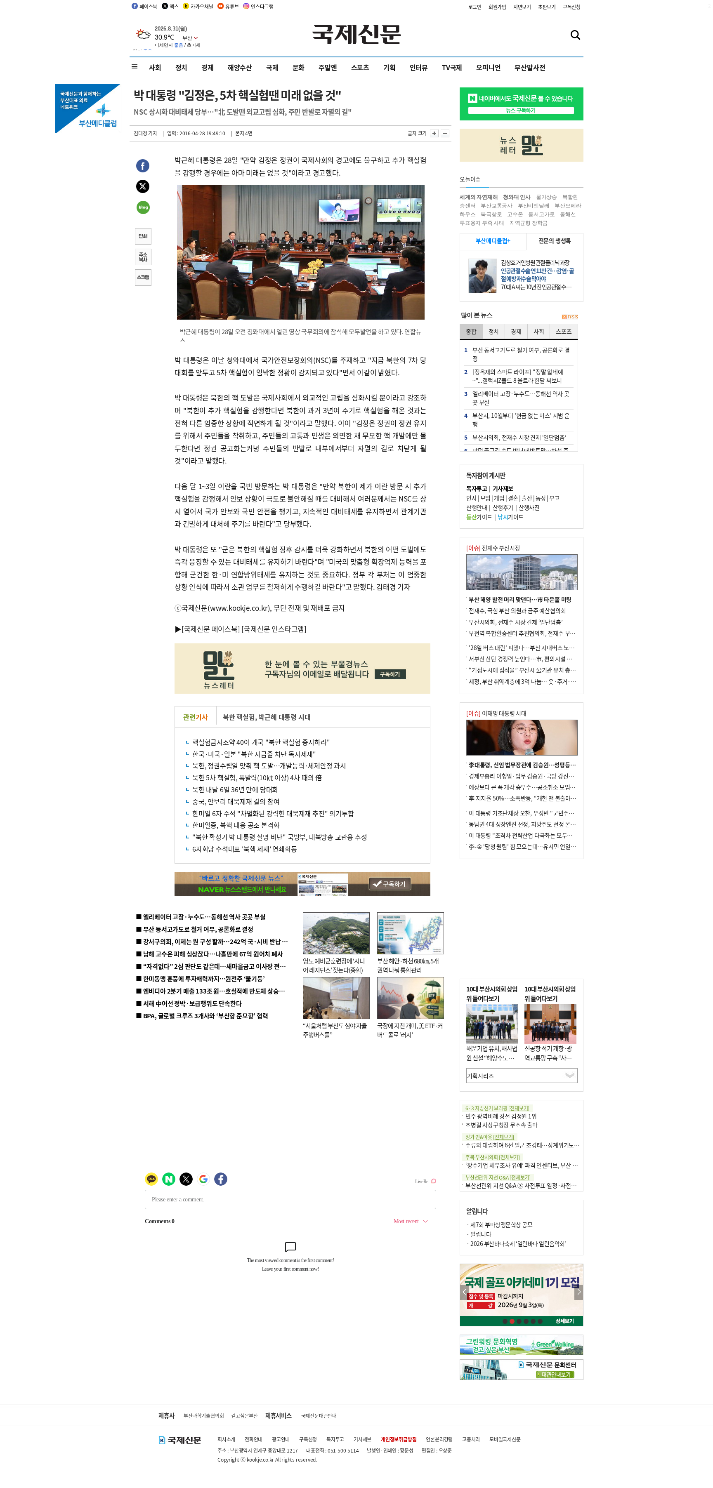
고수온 (515, 214)
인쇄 (143, 237)
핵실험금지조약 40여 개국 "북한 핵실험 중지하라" (261, 742)
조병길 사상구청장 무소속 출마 (501, 1125)
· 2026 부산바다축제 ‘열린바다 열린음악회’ (516, 1243)
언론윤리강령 (439, 1439)
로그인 (475, 6)
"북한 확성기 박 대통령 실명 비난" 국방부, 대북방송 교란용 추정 (279, 837)
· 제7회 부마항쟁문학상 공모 (499, 1224)
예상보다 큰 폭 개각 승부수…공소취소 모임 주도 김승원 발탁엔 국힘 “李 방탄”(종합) (567, 787)
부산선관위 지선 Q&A (498, 1177)
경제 (207, 67)
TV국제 (452, 67)
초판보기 (547, 6)
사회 (155, 67)
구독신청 (572, 6)
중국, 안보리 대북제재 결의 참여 (235, 801)
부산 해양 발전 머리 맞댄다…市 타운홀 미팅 (520, 599)
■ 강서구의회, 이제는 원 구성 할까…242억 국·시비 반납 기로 (214, 941)
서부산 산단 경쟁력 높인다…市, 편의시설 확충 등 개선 (532, 659)
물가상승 (546, 197)
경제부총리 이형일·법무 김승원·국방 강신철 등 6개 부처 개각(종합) (548, 776)
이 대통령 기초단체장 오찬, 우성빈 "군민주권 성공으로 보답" (540, 813)
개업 (499, 498)
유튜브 (231, 6)
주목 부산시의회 (492, 1157)
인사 (471, 498)
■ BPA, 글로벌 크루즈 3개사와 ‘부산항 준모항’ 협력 (202, 1015)
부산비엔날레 (534, 205)
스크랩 (143, 278)
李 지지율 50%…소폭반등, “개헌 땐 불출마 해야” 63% (533, 798)
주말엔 (328, 67)
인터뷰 (419, 67)
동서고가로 (541, 214)
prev (464, 1292)
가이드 (479, 517)
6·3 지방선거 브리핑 (497, 1107)
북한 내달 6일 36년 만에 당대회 (235, 789)
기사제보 (362, 1439)
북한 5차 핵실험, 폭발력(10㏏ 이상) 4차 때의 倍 (257, 777)
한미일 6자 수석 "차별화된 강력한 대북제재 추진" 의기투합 (273, 813)
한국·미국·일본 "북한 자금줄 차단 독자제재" (254, 754)
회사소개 (226, 1439)
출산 (527, 498)
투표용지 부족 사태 (482, 223)
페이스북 (148, 6)
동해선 (568, 214)
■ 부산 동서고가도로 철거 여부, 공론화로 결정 (194, 929)
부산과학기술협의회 (204, 1415)
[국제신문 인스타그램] (274, 629)
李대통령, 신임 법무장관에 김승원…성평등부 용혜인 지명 (536, 764)
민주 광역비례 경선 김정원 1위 (501, 1116)
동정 (541, 498)
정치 (181, 67)
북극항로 (491, 214)
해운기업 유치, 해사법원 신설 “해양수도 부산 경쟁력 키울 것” (491, 1057)
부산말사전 (530, 67)
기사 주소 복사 (143, 258)
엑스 (174, 6)
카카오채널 (202, 6)
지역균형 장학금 (529, 223)
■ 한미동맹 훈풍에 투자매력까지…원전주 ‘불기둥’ (200, 978)
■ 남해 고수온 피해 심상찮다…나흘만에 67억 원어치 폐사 (209, 953)
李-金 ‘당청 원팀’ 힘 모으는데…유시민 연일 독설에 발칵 (534, 846)
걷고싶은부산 (244, 1415)
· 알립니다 (478, 1234)
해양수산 (240, 67)
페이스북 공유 (143, 167)
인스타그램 (262, 6)
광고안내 (281, 1439)
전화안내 (253, 1439)
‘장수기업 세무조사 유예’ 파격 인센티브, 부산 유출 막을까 (532, 1165)
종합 (471, 331)
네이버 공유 (143, 208)
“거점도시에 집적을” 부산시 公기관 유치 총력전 (525, 670)
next (578, 1292)
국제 (272, 67)
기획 (389, 67)
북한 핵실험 (239, 717)
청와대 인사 (517, 197)
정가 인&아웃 (489, 1136)
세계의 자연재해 (479, 197)
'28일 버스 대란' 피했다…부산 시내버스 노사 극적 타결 (533, 647)
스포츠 (360, 67)
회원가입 (497, 6)
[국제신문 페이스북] (211, 629)
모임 (485, 498)
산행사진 (529, 507)
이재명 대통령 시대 (496, 713)
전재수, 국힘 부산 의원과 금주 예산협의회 (517, 610)
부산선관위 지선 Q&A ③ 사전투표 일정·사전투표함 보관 (532, 1185)
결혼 (513, 498)
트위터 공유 (143, 188)
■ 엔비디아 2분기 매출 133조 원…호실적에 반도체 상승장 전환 (216, 991)
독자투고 (335, 1439)
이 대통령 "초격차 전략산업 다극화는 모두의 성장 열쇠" (534, 835)
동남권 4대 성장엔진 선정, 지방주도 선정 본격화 (525, 824)
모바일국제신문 (505, 1439)
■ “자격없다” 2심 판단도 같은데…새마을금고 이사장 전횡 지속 (217, 966)
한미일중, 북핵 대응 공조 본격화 (235, 825)
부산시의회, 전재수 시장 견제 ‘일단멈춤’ (515, 622)
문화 (299, 67)
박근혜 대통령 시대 (284, 717)
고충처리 (471, 1439)
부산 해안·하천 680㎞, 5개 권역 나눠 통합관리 (408, 965)
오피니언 (488, 67)
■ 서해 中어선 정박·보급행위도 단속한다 (189, 1003)
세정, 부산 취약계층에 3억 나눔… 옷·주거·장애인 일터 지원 (539, 681)
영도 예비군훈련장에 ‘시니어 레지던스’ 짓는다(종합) (334, 965)
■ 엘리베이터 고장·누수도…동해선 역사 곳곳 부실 (201, 916)
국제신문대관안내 (319, 1415)
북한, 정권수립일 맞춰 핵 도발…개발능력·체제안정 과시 (269, 765)
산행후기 (503, 507)
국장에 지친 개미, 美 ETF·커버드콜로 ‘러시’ (410, 1030)
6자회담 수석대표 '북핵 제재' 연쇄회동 (244, 849)
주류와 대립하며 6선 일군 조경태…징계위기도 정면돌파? (532, 1145)
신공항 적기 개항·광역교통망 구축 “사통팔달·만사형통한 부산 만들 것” (550, 1062)
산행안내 (476, 507)
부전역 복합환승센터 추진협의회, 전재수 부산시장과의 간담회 (541, 633)
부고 (554, 498)
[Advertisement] (521, 918)
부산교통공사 (496, 205)
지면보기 (522, 6)
